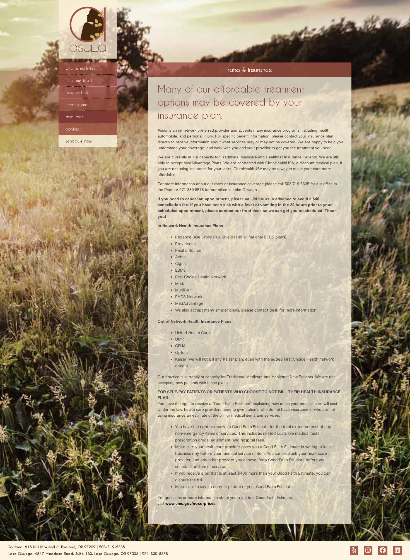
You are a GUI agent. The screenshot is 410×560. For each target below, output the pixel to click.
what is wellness (80, 68)
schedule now (79, 140)
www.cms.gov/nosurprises (190, 503)
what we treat (79, 80)
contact (73, 128)
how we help (78, 92)
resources (74, 116)
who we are (77, 104)
